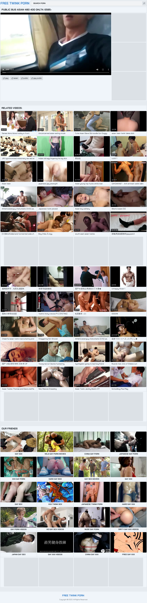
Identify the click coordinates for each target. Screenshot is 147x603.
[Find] (144, 3)
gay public (37, 78)
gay (6, 78)
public (25, 78)
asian (16, 78)
